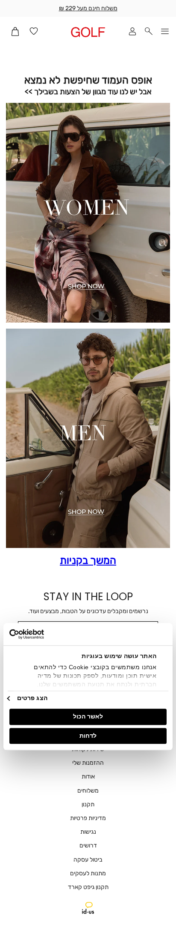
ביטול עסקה (88, 859)
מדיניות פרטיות (88, 818)
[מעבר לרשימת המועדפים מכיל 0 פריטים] (34, 32)
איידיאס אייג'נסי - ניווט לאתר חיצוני (88, 908)
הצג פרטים (32, 698)
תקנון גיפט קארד (88, 887)
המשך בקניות (88, 560)
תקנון (88, 804)
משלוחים (88, 790)
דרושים (88, 845)
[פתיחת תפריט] (165, 32)
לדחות (88, 735)
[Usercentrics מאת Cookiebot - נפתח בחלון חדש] (46, 634)
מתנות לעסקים (88, 873)
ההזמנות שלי (88, 762)
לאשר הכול (88, 716)
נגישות (88, 831)
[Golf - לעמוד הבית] (88, 31)
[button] (149, 32)
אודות (88, 776)
